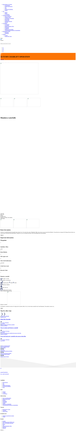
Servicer (6, 22)
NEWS (6, 10)
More (2, 308)
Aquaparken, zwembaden (9, 18)
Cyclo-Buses (7, 14)
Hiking (6, 12)
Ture (3, 11)
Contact (6, 35)
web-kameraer (7, 5)
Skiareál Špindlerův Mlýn (7, 426)
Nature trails (7, 20)
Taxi (3, 425)
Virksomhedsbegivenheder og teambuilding (12, 30)
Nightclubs (7, 33)
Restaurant (7, 32)
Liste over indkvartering (7, 398)
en (3, 48)
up (0, 368)
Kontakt (4, 34)
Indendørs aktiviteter (8, 21)
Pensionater (7, 27)
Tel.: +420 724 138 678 (4, 374)
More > (2, 235)
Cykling (4, 392)
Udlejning (4, 410)
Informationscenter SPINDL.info (8, 422)
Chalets (4, 403)
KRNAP (4, 428)
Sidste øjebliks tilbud (6, 399)
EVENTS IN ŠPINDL (9, 9)
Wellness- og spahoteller (7, 404)
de (3, 49)
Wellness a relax (8, 17)
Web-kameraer (5, 382)
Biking (6, 13)
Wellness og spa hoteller (9, 29)
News (4, 387)
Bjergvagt (4, 427)
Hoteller (4, 400)
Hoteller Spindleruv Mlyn (9, 26)
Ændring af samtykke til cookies (8, 415)
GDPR (4, 416)
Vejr (5, 7)
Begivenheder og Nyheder (7, 4)
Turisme (4, 391)
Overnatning (5, 23)
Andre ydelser (5, 411)
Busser (4, 424)
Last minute (7, 25)
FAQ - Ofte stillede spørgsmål (8, 423)
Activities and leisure (6, 15)
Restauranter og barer (6, 31)
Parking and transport (8, 6)
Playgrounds (7, 19)
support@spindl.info (4, 372)
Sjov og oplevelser (8, 16)
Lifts (6, 8)
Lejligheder (7, 28)
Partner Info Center (8, 36)
